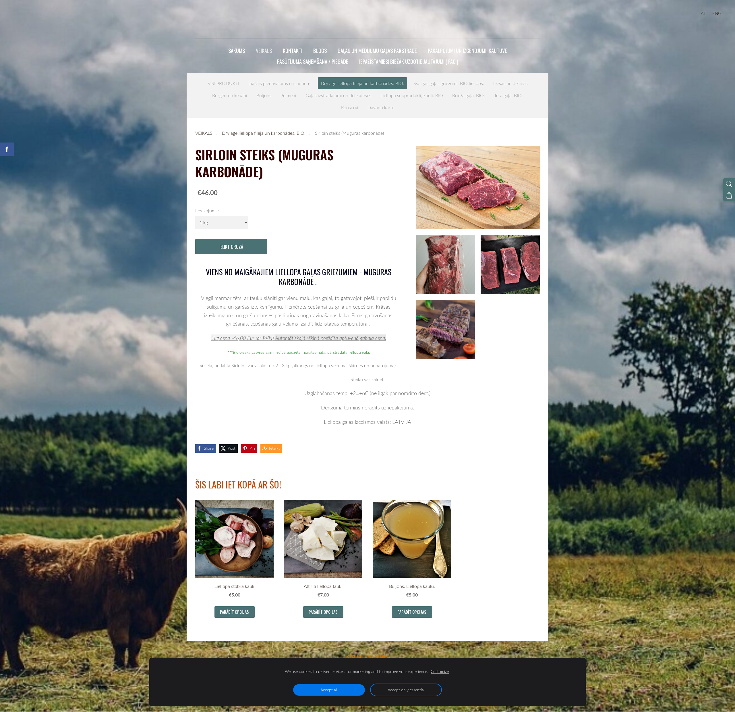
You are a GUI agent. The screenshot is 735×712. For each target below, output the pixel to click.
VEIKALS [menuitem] (264, 50)
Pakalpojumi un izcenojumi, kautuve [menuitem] (467, 50)
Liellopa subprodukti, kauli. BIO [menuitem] (411, 95)
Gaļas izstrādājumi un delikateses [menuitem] (338, 95)
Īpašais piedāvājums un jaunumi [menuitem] (280, 83)
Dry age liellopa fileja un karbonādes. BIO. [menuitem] (362, 83)
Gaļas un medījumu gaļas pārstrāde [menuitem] (377, 50)
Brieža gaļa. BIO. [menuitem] (468, 95)
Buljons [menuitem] (263, 95)
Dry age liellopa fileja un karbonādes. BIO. (263, 133)
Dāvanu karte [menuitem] (381, 107)
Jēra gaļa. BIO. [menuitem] (508, 95)
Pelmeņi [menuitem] (288, 95)
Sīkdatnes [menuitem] (378, 657)
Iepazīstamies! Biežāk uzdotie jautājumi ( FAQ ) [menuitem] (408, 61)
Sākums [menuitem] (236, 50)
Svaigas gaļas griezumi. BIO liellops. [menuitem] (448, 83)
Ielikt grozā (231, 246)
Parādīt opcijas (234, 612)
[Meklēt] (729, 184)
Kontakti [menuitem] (292, 50)
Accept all (329, 689)
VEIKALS (203, 133)
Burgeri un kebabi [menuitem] (229, 95)
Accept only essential (406, 689)
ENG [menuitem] (716, 13)
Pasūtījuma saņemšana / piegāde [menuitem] (312, 61)
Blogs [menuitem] (320, 50)
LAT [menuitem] (702, 13)
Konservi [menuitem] (349, 107)
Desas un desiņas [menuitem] (510, 83)
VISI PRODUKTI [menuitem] (223, 83)
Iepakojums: (207, 210)
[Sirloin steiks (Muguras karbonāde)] (445, 264)
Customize (440, 671)
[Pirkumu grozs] (729, 195)
